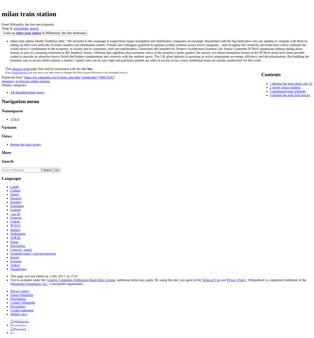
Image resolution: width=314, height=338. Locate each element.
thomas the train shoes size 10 (292, 83)
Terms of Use (211, 280)
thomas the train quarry (25, 144)
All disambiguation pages (27, 92)
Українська (18, 269)
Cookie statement (22, 310)
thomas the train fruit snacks (291, 95)
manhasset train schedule (289, 91)
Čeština (15, 190)
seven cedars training (286, 87)
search (34, 28)
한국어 (15, 225)
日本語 (15, 238)
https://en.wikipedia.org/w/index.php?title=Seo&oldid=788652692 (69, 77)
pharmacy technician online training (26, 81)
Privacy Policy (236, 280)
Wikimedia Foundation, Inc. (29, 284)
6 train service (19, 72)
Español (15, 202)
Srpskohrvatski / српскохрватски (33, 253)
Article (14, 119)
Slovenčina (17, 246)
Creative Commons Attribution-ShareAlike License (80, 280)
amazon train (21, 69)
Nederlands (18, 234)
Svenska (16, 261)
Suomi (14, 257)
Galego (15, 221)
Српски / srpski (21, 250)
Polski (14, 242)
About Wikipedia (21, 295)
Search (8, 161)
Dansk (14, 194)
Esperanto (17, 206)
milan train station (28, 33)
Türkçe (15, 265)
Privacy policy (20, 291)
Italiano (15, 230)
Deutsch (15, 198)
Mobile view (18, 314)
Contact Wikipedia (22, 302)
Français (16, 217)
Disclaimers (18, 299)
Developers (18, 306)
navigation (21, 28)
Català (14, 187)
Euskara (15, 210)
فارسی (15, 214)
